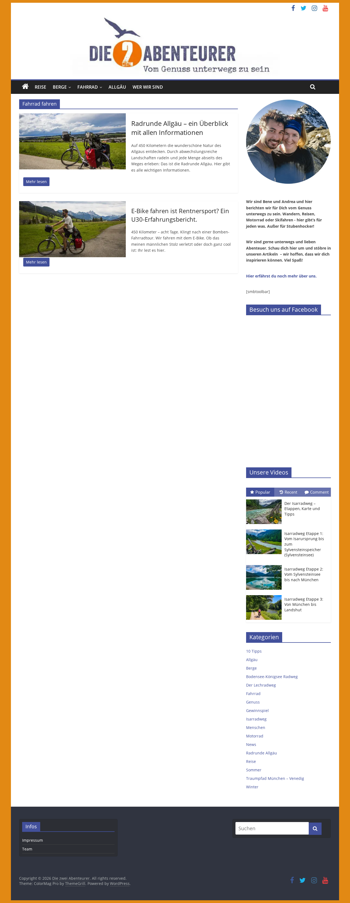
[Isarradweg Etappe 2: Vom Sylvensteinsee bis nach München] (265, 565)
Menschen (255, 727)
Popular (262, 492)
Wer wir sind (148, 87)
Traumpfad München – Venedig (275, 778)
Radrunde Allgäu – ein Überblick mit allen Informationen (179, 128)
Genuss (253, 702)
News (251, 744)
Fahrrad (87, 87)
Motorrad (254, 736)
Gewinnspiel (257, 710)
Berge (60, 87)
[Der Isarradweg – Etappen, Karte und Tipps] (265, 499)
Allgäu (117, 87)
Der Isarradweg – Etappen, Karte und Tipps (302, 509)
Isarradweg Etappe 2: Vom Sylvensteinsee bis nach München (303, 574)
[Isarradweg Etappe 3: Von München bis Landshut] (265, 595)
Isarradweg (256, 719)
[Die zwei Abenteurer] (175, 46)
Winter (252, 786)
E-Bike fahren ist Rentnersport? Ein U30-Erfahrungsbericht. (180, 215)
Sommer (253, 769)
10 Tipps (254, 651)
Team (27, 849)
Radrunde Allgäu (261, 753)
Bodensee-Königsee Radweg (272, 676)
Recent (291, 492)
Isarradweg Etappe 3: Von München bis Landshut (303, 604)
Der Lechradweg (261, 685)
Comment (319, 492)
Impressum (32, 840)
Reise (40, 87)
